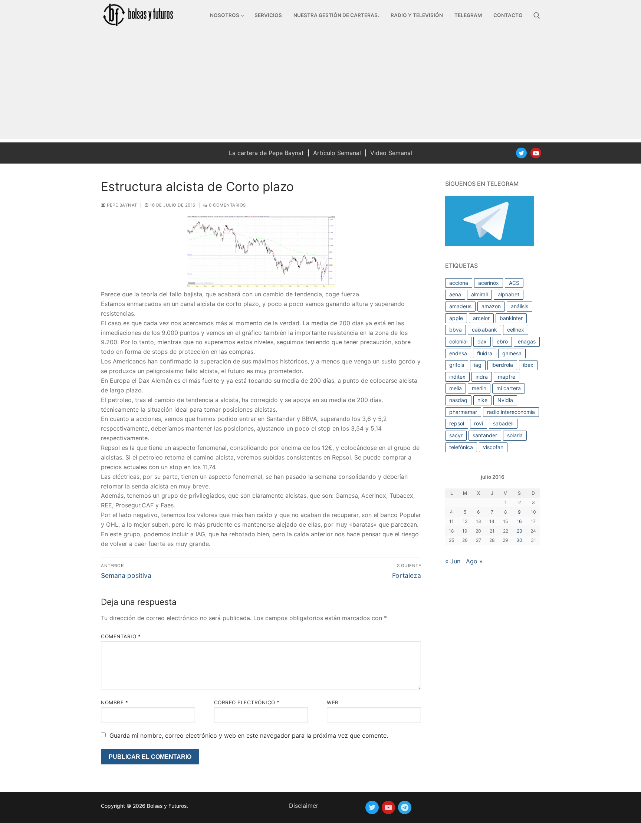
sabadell (503, 423)
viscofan (493, 447)
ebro (502, 341)
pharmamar (463, 412)
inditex (457, 376)
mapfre (506, 376)
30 (519, 540)
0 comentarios (227, 205)
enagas (527, 341)
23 (519, 531)
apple (456, 318)
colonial (458, 341)
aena (455, 294)
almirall (479, 294)
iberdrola (502, 365)
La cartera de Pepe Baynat (266, 153)
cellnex (515, 329)
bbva (455, 329)
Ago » (474, 561)
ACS (514, 283)
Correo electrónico (247, 702)
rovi (478, 423)
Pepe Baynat (121, 205)
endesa (458, 353)
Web (333, 702)
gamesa (512, 353)
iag (477, 365)
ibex (528, 365)
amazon (491, 306)
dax (482, 341)
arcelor (481, 318)
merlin (479, 388)
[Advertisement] (320, 87)
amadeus (460, 306)
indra (482, 376)
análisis (519, 306)
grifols (456, 365)
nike (482, 400)
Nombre (114, 702)
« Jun (452, 561)
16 (519, 521)
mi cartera (508, 388)
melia (455, 388)
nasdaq (458, 400)
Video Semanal (391, 153)
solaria (515, 435)
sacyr (456, 435)
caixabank (484, 329)
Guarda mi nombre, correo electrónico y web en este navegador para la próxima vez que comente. (248, 735)
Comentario (121, 636)
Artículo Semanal (337, 153)
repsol (456, 423)
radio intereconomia (511, 412)
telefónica (461, 447)
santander (485, 435)
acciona (458, 283)
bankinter (511, 318)
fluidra (484, 353)
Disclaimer (303, 805)
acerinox (488, 283)
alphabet (508, 294)
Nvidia (505, 400)
